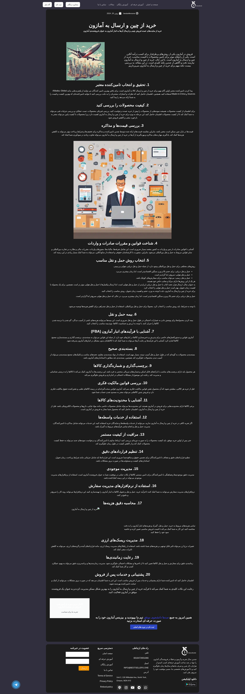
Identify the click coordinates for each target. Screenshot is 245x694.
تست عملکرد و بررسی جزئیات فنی (72, 111)
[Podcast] (119, 687)
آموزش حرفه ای (137, 4)
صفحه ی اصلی (152, 4)
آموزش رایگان (122, 4)
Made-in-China (179, 94)
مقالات (111, 4)
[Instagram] (126, 687)
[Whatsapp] (145, 687)
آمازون (168, 291)
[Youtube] (132, 687)
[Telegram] (139, 687)
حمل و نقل (185, 271)
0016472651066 (141, 658)
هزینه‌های (186, 526)
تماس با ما (102, 4)
